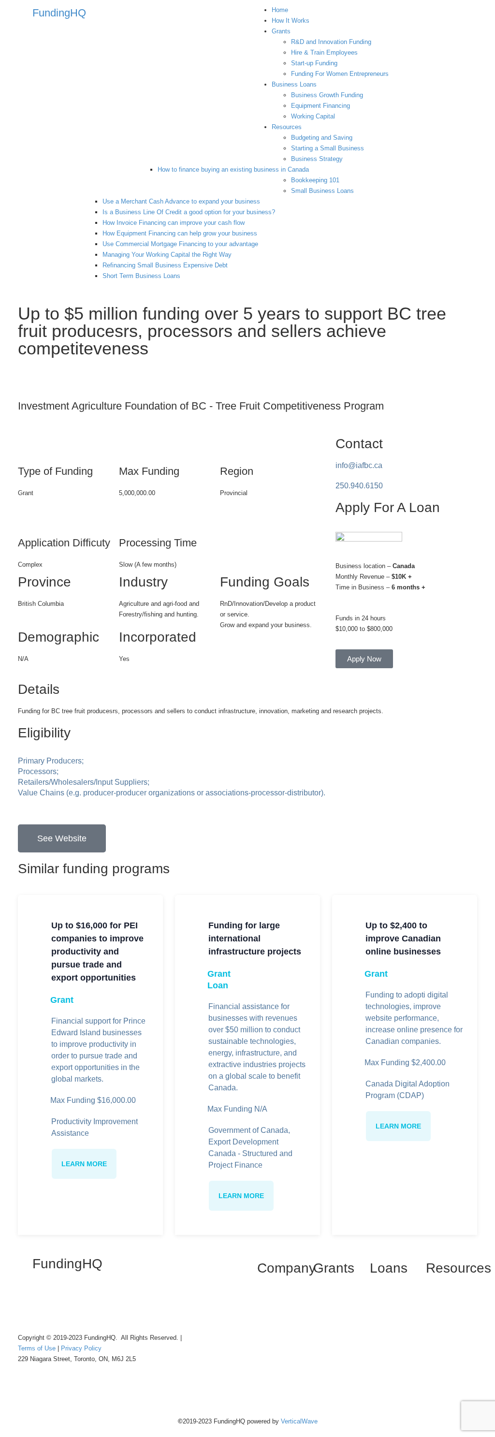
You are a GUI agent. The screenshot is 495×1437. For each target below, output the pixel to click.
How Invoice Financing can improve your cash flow (173, 222)
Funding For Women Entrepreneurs (340, 73)
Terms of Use (38, 1348)
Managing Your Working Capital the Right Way (167, 254)
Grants (281, 31)
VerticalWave (299, 1421)
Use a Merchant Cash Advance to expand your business (181, 201)
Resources (287, 127)
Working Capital (313, 116)
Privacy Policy (81, 1348)
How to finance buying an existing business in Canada (233, 169)
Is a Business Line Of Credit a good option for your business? (188, 212)
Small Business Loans (322, 190)
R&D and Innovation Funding (331, 41)
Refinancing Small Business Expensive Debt (165, 265)
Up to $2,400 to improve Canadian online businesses (403, 938)
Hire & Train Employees (324, 52)
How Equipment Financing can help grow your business (179, 233)
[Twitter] (56, 1302)
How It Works (290, 20)
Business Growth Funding (327, 95)
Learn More (84, 1164)
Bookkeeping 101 (315, 180)
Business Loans (294, 84)
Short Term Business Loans (141, 275)
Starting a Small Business (327, 148)
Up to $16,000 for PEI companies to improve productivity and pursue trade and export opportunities (97, 951)
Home (280, 10)
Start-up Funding (314, 63)
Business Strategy (317, 158)
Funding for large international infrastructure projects (254, 938)
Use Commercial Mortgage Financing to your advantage (180, 244)
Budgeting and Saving (321, 137)
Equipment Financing (320, 105)
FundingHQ (59, 13)
